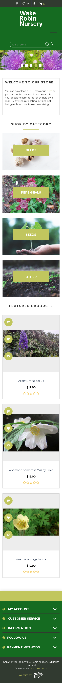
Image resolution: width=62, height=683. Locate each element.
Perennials (31, 192)
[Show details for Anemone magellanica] (31, 522)
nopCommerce (38, 668)
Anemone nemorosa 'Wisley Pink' (31, 470)
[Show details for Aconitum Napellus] (31, 343)
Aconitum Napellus (31, 380)
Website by (25, 675)
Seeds (31, 235)
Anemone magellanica (31, 559)
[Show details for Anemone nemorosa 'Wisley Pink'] (31, 432)
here (49, 91)
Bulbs (31, 150)
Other (31, 277)
